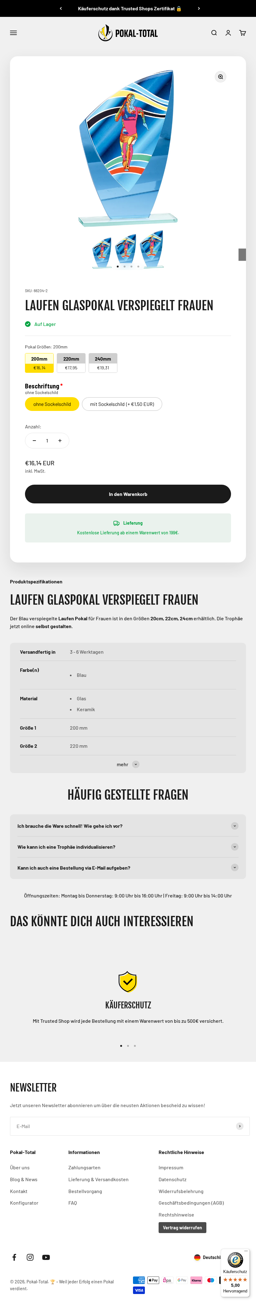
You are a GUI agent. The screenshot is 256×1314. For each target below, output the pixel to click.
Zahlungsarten (84, 1167)
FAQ (72, 1203)
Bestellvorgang (85, 1191)
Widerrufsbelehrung (181, 1191)
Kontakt (18, 1191)
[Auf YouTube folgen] (46, 1257)
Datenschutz (172, 1179)
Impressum (171, 1167)
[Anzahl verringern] (34, 440)
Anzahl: (33, 426)
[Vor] (199, 8)
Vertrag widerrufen (182, 1227)
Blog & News (23, 1179)
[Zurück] (61, 8)
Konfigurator (24, 1203)
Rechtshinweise (176, 1214)
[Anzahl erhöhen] (60, 440)
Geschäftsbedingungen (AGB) (191, 1203)
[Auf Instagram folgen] (30, 1257)
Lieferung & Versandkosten (98, 1179)
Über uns (20, 1167)
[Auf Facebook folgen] (14, 1257)
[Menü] (246, 1252)
